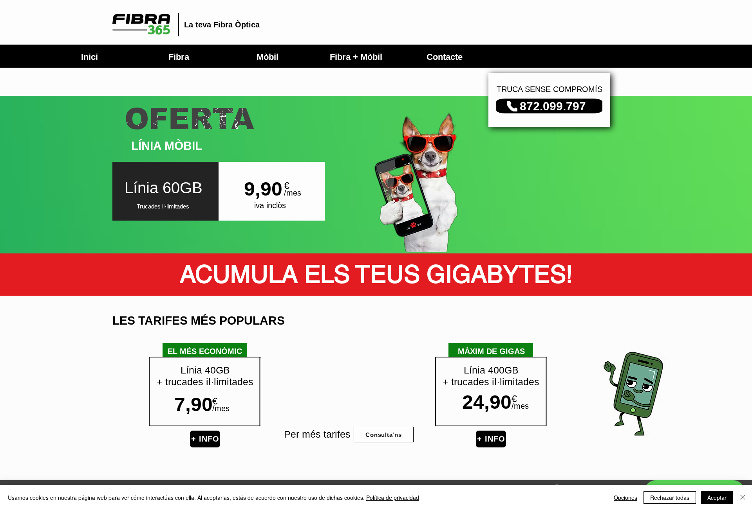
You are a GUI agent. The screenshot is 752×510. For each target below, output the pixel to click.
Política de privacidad (392, 497)
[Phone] (512, 106)
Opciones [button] (625, 497)
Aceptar (717, 497)
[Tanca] (742, 497)
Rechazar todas (669, 497)
